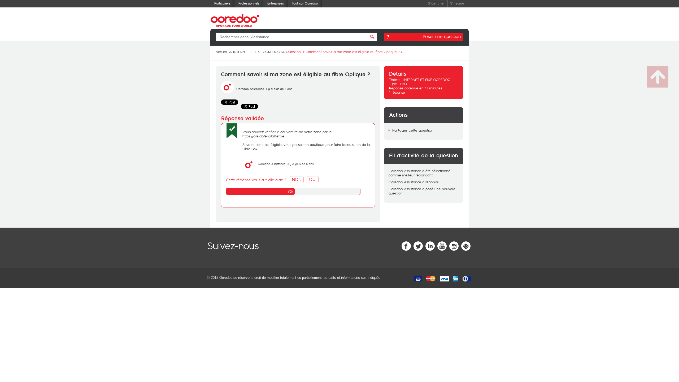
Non (296, 179)
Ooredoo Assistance (250, 89)
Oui (312, 179)
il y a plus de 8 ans (301, 164)
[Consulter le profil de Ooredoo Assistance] (227, 92)
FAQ (403, 83)
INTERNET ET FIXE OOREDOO (426, 79)
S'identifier (436, 3)
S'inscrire (457, 3)
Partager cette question (412, 130)
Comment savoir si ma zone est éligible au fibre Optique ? (295, 74)
